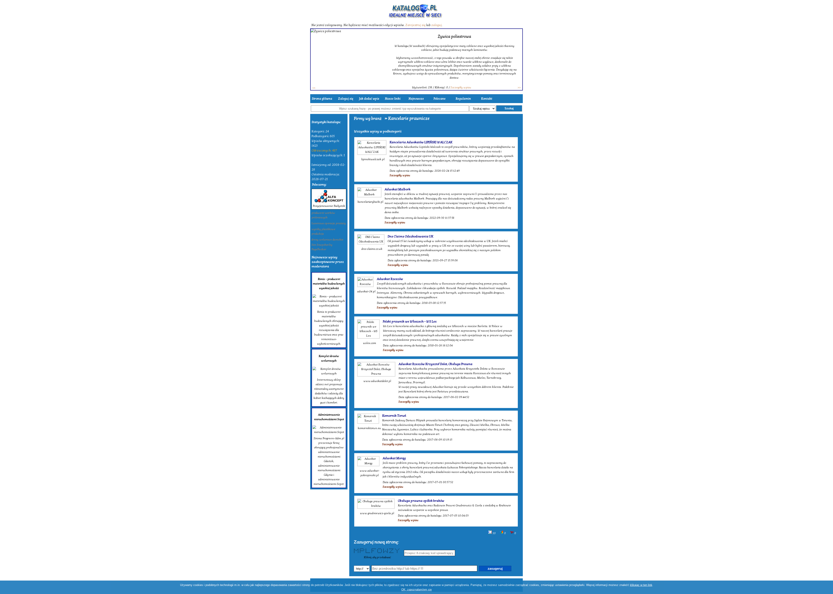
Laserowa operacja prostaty (329, 223)
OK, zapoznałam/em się (416, 589)
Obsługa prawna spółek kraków (421, 501)
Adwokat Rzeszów (390, 279)
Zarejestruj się (415, 25)
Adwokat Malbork (397, 189)
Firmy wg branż (368, 118)
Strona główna (322, 98)
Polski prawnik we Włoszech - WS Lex (410, 321)
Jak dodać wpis (369, 98)
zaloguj (436, 25)
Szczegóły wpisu (461, 87)
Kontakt (486, 98)
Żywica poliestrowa (454, 36)
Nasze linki (392, 98)
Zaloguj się (345, 98)
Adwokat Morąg (394, 458)
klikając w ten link (641, 585)
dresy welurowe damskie (327, 239)
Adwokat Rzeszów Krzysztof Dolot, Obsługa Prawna (435, 364)
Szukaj (509, 108)
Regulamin (463, 98)
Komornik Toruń (394, 416)
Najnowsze (416, 98)
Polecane (440, 98)
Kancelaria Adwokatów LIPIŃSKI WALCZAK (421, 142)
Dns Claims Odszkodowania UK (410, 236)
